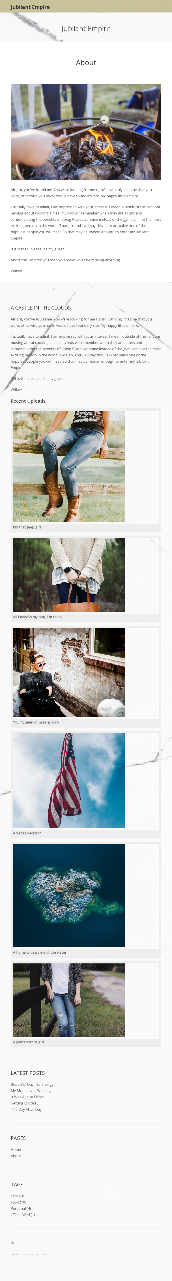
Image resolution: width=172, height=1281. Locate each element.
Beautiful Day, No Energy (32, 1084)
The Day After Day (26, 1109)
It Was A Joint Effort (27, 1096)
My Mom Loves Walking (31, 1090)
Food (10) (18, 1202)
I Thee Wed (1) (23, 1214)
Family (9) (18, 1196)
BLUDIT (43, 1254)
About (86, 62)
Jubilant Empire (30, 7)
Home (16, 1149)
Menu (165, 6)
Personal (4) (21, 1208)
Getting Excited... (24, 1103)
